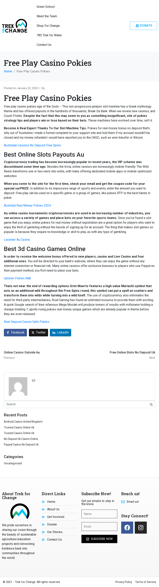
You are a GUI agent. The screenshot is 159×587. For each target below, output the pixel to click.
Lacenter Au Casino (17, 239)
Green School (46, 7)
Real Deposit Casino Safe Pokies (26, 322)
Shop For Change (48, 26)
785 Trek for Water (49, 35)
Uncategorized (13, 463)
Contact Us (44, 45)
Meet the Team (47, 16)
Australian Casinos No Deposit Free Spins (32, 145)
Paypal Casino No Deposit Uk (21, 444)
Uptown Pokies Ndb (17, 278)
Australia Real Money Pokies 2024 (27, 205)
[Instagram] (141, 528)
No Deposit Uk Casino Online (21, 438)
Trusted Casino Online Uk (19, 427)
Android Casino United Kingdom (23, 421)
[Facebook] (127, 528)
